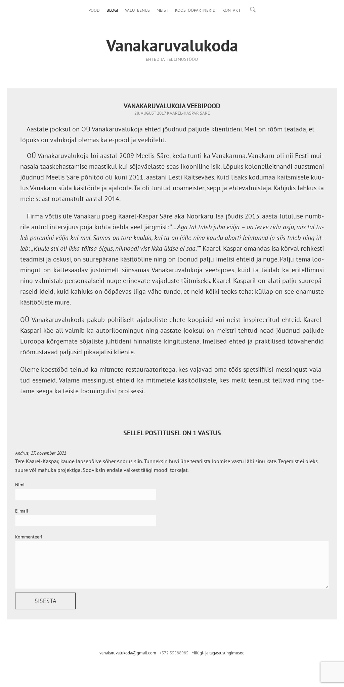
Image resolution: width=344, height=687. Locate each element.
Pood (94, 10)
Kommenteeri (28, 537)
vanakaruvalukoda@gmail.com (127, 653)
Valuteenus (137, 10)
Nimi (20, 485)
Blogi (112, 10)
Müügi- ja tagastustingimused (218, 653)
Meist (162, 10)
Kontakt (231, 10)
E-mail (21, 511)
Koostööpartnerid (195, 10)
